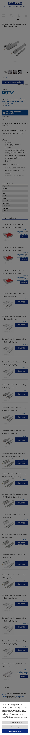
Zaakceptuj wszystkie (15, 731)
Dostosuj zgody (15, 726)
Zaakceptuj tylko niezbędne (15, 722)
